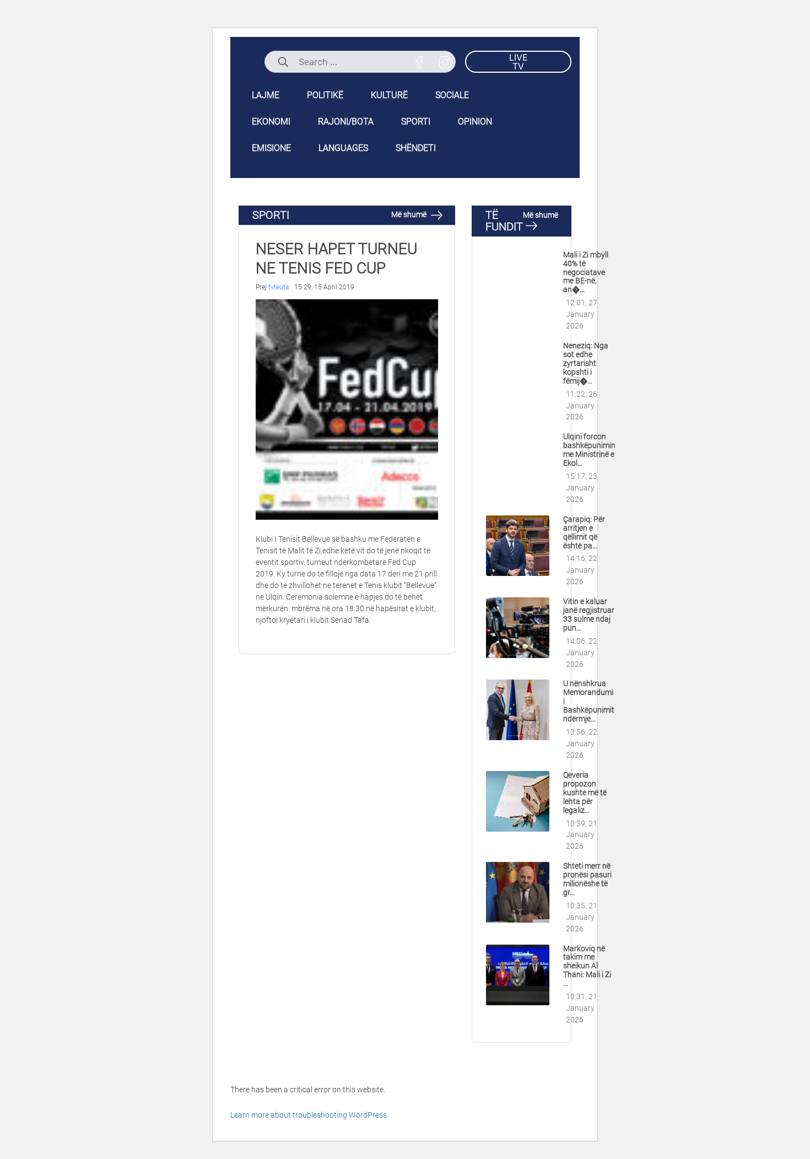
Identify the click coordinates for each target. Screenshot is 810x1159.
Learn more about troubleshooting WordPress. (309, 1115)
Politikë (325, 95)
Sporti (415, 121)
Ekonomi (271, 121)
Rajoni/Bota (346, 121)
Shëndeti (416, 148)
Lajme (265, 95)
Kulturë (389, 95)
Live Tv (518, 62)
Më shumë (409, 214)
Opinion (475, 121)
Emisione (271, 148)
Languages (343, 148)
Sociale (452, 95)
